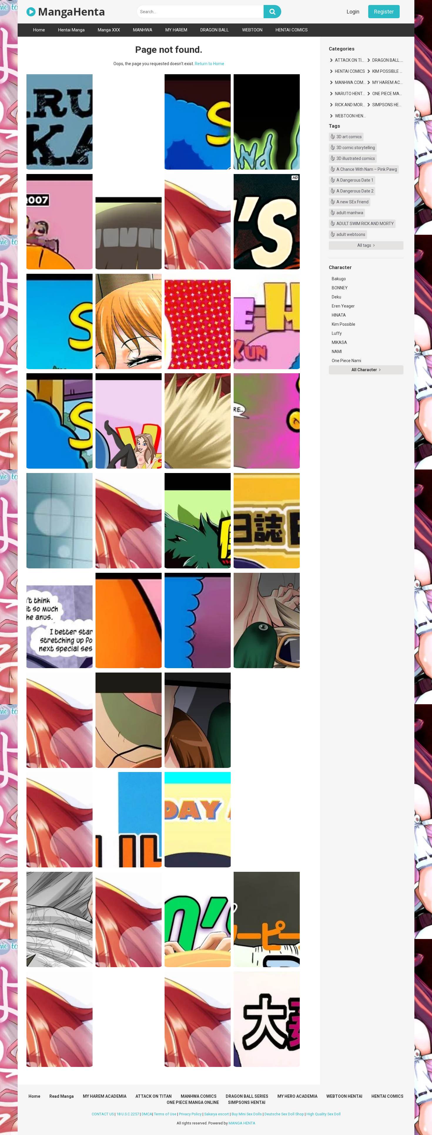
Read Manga (61, 1096)
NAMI (337, 351)
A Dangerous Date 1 (355, 180)
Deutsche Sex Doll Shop (284, 1114)
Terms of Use (165, 1114)
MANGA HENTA (242, 1123)
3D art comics (349, 136)
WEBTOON (252, 30)
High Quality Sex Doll (324, 1114)
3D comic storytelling (355, 147)
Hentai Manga (71, 30)
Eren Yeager (343, 306)
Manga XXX (109, 30)
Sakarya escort (216, 1114)
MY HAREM (176, 30)
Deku (336, 297)
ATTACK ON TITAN (350, 60)
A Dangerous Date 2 (355, 191)
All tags (364, 245)
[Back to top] (412, 1117)
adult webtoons (350, 234)
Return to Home (209, 63)
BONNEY (340, 288)
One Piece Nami (346, 360)
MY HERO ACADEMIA (297, 1096)
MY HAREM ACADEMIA (387, 82)
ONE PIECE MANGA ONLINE (387, 93)
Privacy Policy (190, 1114)
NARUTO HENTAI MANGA (350, 93)
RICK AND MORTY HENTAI (350, 104)
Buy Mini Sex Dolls (247, 1114)
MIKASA (339, 342)
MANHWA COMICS (350, 82)
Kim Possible (343, 324)
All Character (364, 369)
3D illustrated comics (355, 158)
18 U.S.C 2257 (127, 1114)
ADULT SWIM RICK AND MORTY (365, 223)
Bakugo (339, 278)
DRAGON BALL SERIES (387, 60)
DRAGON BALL (214, 30)
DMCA (147, 1114)
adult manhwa (349, 212)
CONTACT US (103, 1114)
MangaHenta (70, 11)
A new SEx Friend (352, 202)
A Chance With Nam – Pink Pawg (366, 169)
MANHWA (142, 30)
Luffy (337, 333)
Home (39, 30)
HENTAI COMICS (292, 30)
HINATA (339, 315)
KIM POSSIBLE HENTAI (387, 71)
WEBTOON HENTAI (350, 116)
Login (353, 12)
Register (384, 12)
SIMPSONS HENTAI (387, 104)
